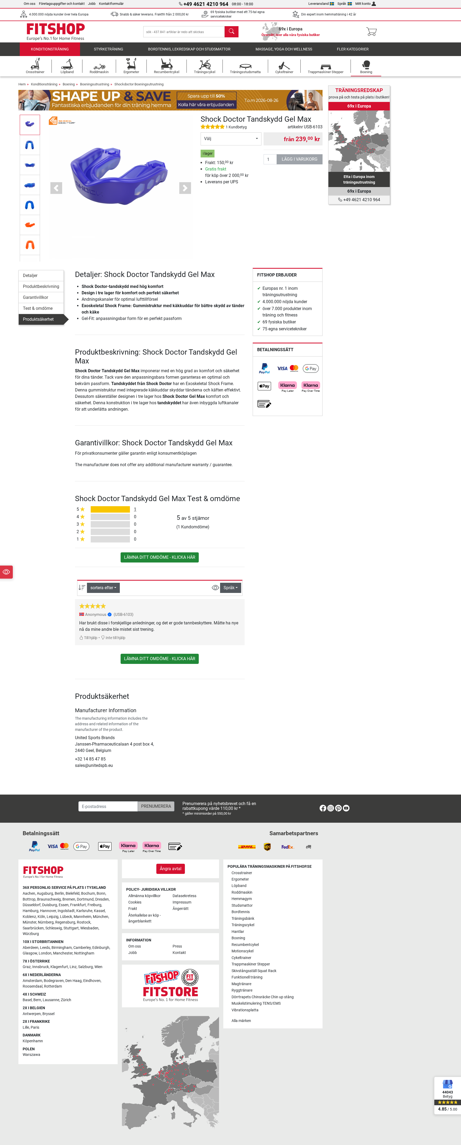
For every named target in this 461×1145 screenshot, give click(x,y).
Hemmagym (242, 899)
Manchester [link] (63, 953)
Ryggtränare (242, 990)
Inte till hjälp (115, 638)
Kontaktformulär (111, 4)
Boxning (69, 84)
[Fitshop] (55, 31)
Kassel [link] (99, 911)
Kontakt (179, 952)
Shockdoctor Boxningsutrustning (139, 84)
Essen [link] (64, 905)
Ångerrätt (181, 908)
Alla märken (241, 1021)
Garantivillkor (35, 297)
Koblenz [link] (29, 916)
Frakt (132, 908)
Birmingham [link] (61, 947)
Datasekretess (184, 896)
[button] (30, 125)
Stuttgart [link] (71, 928)
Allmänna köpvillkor (144, 896)
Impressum (182, 902)
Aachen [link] (29, 893)
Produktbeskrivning (41, 286)
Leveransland (318, 4)
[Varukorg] (373, 31)
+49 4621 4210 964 (361, 199)
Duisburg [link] (49, 905)
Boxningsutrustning (94, 84)
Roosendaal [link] (32, 986)
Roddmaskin (242, 892)
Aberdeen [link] (30, 947)
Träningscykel (243, 925)
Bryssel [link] (48, 1014)
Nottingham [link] (84, 953)
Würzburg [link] (31, 934)
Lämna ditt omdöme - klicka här (159, 557)
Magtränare (241, 984)
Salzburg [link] (85, 967)
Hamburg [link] (30, 911)
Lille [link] (26, 1027)
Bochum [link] (88, 893)
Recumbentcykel (245, 944)
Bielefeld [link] (73, 893)
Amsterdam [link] (32, 980)
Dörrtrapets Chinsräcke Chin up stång (263, 997)
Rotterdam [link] (53, 986)
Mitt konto (363, 4)
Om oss (29, 4)
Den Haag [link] (73, 980)
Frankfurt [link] (78, 905)
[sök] (232, 31)
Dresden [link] (102, 899)
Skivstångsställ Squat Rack (254, 971)
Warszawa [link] (31, 1054)
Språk (341, 4)
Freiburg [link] (94, 905)
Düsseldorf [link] (32, 905)
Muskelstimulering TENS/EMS (256, 1003)
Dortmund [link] (85, 899)
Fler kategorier (353, 49)
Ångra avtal (170, 868)
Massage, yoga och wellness (284, 49)
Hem (22, 84)
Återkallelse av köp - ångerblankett (144, 918)
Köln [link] (41, 916)
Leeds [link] (45, 947)
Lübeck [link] (66, 916)
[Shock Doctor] (62, 120)
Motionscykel (242, 951)
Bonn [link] (101, 893)
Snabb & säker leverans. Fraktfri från (154, 14)
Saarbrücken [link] (33, 928)
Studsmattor (242, 905)
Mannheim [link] (82, 916)
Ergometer (240, 879)
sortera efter (101, 587)
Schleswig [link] (53, 928)
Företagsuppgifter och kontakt (62, 4)
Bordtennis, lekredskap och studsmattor (189, 49)
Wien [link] (98, 967)
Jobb (92, 4)
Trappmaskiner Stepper (251, 964)
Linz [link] (73, 967)
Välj (207, 138)
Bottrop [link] (29, 899)
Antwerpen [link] (32, 1014)
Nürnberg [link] (46, 922)
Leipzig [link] (52, 916)
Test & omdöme (38, 308)
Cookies (134, 902)
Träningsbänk (243, 918)
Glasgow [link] (30, 953)
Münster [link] (29, 922)
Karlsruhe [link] (84, 911)
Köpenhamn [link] (33, 1041)
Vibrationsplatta (245, 1010)
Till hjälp (90, 638)
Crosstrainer (242, 873)
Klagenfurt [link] (59, 967)
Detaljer (30, 275)
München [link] (100, 916)
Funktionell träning (247, 977)
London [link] (45, 953)
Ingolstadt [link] (66, 911)
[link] (264, 368)
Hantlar (238, 931)
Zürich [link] (66, 1000)
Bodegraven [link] (54, 980)
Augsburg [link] (45, 893)
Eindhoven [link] (92, 980)
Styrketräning (108, 49)
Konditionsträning (50, 49)
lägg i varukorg (299, 159)
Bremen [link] (68, 899)
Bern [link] (37, 1000)
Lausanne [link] (51, 1000)
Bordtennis (241, 912)
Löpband (239, 885)
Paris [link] (35, 1027)
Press (177, 946)
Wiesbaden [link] (89, 928)
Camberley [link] (82, 947)
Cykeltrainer (241, 958)
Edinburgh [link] (100, 947)
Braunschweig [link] (49, 899)
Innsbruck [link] (40, 967)
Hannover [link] (48, 911)
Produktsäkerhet (38, 319)
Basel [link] (27, 1000)
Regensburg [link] (65, 922)
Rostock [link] (83, 922)
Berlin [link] (59, 893)
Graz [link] (27, 967)
